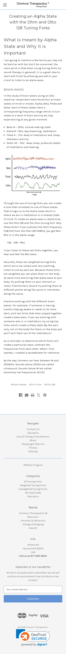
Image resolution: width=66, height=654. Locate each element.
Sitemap (33, 451)
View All (33, 528)
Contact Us (33, 429)
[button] (33, 638)
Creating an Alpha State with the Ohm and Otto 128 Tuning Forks (33, 22)
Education (33, 432)
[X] (38, 395)
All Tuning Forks (33, 481)
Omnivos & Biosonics (33, 520)
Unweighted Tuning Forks (33, 489)
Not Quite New (33, 492)
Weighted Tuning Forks (33, 485)
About (33, 440)
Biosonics (33, 516)
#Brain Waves (19, 384)
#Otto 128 (49, 384)
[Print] (32, 395)
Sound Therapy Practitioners (33, 436)
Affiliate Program (33, 465)
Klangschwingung (33, 524)
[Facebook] (20, 395)
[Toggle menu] (5, 5)
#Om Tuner (35, 384)
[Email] (26, 395)
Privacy (33, 447)
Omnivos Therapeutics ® (33, 513)
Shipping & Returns (33, 444)
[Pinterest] (45, 395)
